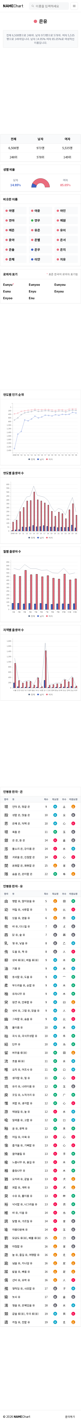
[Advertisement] (40, 91)
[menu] (74, 6)
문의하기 (70, 1417)
